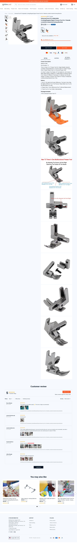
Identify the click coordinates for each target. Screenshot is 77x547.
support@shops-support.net (14, 529)
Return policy (52, 527)
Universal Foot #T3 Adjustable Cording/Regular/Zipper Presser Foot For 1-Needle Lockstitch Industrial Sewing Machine (41, 410)
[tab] (38, 506)
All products (10, 13)
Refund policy (52, 529)
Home (6, 13)
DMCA (30, 527)
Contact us (31, 520)
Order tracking (32, 522)
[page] (38, 1)
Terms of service (53, 522)
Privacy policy (52, 520)
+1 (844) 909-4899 (12, 528)
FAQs (30, 525)
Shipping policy (53, 525)
